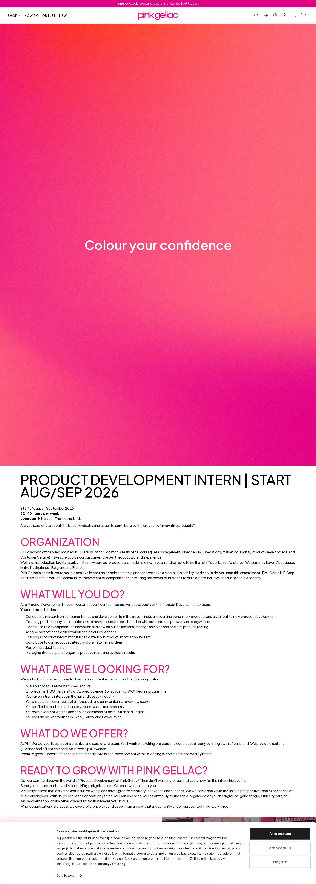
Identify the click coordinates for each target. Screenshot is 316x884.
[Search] (256, 15)
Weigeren (280, 862)
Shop (13, 15)
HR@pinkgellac (92, 785)
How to (32, 15)
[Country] (266, 15)
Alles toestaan (280, 833)
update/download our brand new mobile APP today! (158, 3)
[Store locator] (275, 15)
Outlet (49, 15)
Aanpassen (277, 847)
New (63, 15)
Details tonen (66, 875)
